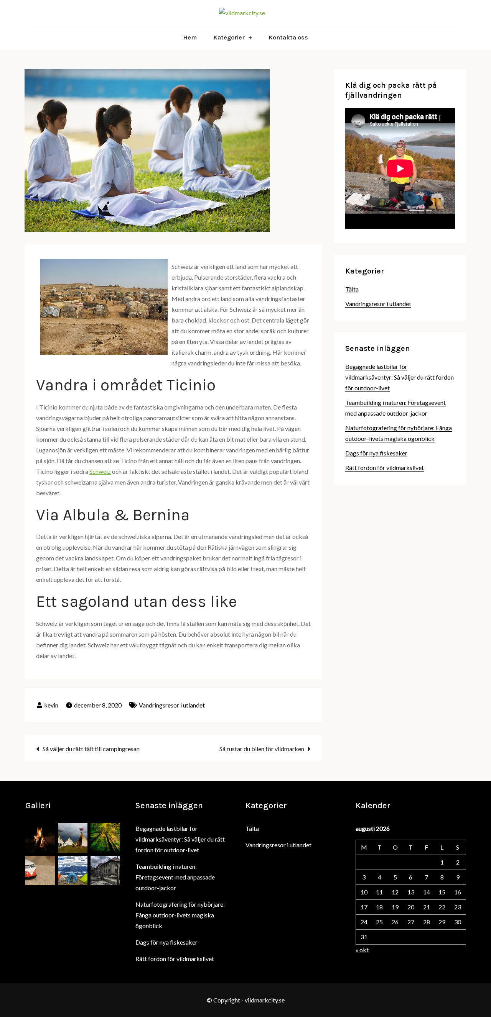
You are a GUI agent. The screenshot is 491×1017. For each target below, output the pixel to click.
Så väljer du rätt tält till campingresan (91, 748)
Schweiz (100, 471)
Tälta (352, 289)
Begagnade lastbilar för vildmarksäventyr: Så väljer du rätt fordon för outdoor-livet (399, 377)
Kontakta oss (288, 37)
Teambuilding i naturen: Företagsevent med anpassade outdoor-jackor (175, 877)
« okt (362, 949)
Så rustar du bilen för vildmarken (261, 748)
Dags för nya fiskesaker (376, 453)
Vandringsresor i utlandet (172, 705)
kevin (51, 705)
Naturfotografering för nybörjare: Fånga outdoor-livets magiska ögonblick (180, 915)
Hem (190, 37)
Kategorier (229, 37)
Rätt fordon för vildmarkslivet (384, 467)
